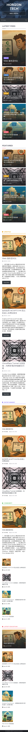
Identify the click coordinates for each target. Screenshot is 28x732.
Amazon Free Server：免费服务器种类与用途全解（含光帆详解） (14, 114)
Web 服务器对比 (11, 61)
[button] (26, 20)
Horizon (21, 731)
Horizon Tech (14, 7)
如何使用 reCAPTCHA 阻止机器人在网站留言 (14, 567)
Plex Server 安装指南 (11, 135)
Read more (6, 282)
